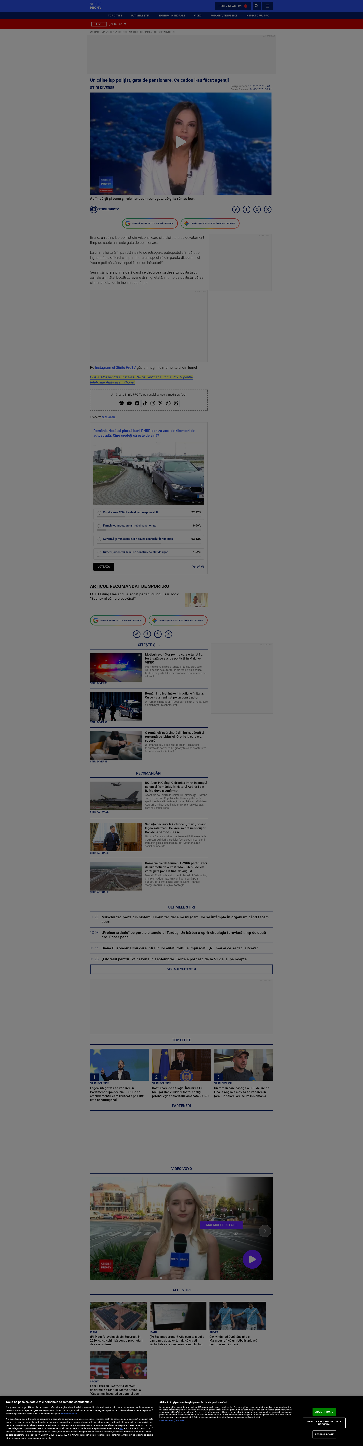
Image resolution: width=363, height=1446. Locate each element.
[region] (181, 1421)
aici (121, 1428)
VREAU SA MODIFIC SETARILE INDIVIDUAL (324, 1423)
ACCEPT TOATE (324, 1411)
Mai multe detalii (69, 1414)
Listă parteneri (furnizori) (171, 1420)
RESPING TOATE (324, 1434)
